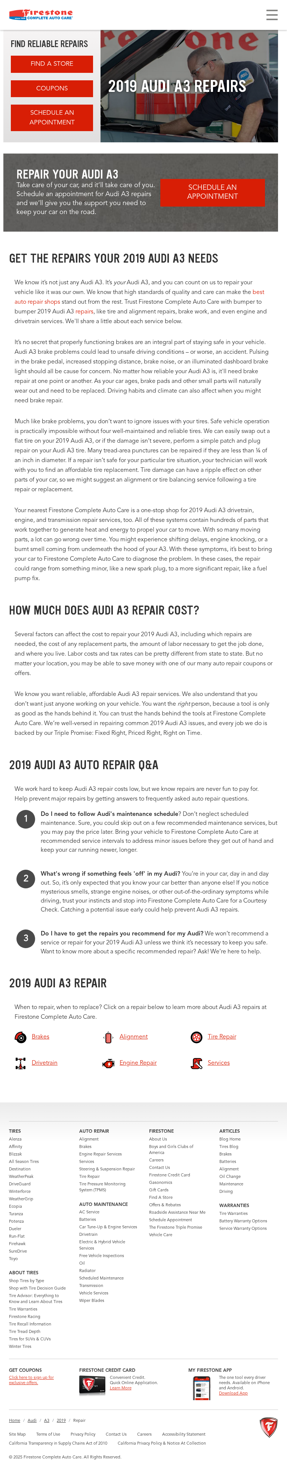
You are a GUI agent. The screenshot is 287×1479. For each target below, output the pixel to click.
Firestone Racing (24, 1317)
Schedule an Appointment (52, 118)
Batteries (87, 1220)
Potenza (16, 1222)
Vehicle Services (93, 1293)
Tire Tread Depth (24, 1332)
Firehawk (17, 1244)
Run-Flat (17, 1237)
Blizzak (15, 1154)
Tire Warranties (23, 1310)
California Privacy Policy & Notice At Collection (162, 1444)
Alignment (89, 1140)
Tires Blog (228, 1147)
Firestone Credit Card (169, 1175)
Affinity (15, 1147)
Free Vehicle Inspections (101, 1256)
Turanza (16, 1214)
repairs (84, 312)
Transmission (91, 1286)
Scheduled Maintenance (101, 1279)
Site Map (17, 1435)
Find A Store (52, 64)
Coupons (52, 89)
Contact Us (159, 1168)
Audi (32, 1421)
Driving (226, 1192)
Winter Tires (20, 1347)
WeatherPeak (21, 1177)
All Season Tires (24, 1162)
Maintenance (231, 1184)
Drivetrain (88, 1235)
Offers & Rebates (165, 1205)
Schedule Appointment (170, 1220)
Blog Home (230, 1140)
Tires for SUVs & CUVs (30, 1339)
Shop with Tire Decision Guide (37, 1289)
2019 (61, 1421)
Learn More (121, 1388)
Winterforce (20, 1192)
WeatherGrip (21, 1199)
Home (14, 1421)
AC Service (89, 1212)
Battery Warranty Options (243, 1221)
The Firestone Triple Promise (175, 1228)
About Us (158, 1140)
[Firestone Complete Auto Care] (41, 15)
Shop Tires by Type (26, 1281)
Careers (156, 1160)
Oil (82, 1264)
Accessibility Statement (184, 1435)
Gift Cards (159, 1190)
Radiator (87, 1271)
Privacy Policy (83, 1435)
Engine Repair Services (100, 1154)
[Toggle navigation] (272, 15)
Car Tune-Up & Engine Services (108, 1227)
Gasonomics (160, 1183)
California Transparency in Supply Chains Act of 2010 (58, 1444)
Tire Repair (89, 1177)
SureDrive (18, 1252)
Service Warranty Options (243, 1229)
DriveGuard (20, 1184)
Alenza (15, 1140)
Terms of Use (48, 1435)
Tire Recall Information (30, 1324)
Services (86, 1162)
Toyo (13, 1259)
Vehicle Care (160, 1235)
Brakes (85, 1147)
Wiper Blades (91, 1301)
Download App (233, 1394)
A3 (46, 1421)
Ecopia (15, 1207)
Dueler (15, 1229)
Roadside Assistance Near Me (177, 1213)
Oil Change (230, 1177)
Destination (20, 1169)
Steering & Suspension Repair (107, 1169)
